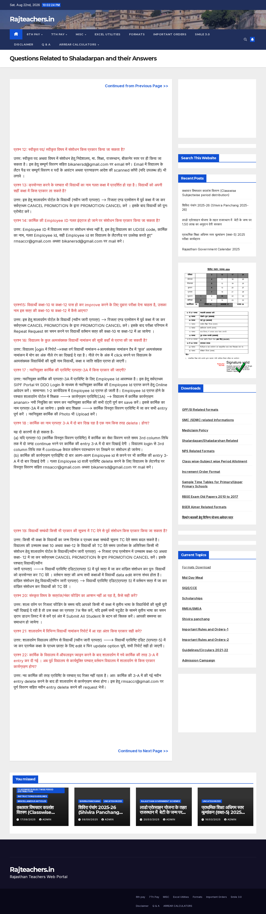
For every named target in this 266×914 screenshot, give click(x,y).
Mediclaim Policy (195, 430)
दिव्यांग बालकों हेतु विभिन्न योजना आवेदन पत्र (207, 517)
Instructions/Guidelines (32, 796)
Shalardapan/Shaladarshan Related (210, 441)
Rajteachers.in (32, 19)
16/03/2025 (213, 819)
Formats (137, 34)
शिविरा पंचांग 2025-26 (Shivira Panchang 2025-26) (98, 812)
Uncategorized (113, 801)
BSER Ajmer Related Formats (204, 507)
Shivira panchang (196, 619)
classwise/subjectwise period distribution (35, 790)
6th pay (34, 34)
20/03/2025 (152, 819)
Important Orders (169, 34)
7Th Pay (58, 34)
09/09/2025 (90, 819)
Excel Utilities (108, 34)
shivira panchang (89, 801)
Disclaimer (23, 44)
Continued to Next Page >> (143, 751)
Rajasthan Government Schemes (160, 801)
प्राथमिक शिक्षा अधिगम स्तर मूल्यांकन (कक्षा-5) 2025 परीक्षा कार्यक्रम (223, 812)
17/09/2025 (28, 819)
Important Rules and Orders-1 (205, 629)
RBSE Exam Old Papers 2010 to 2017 (210, 497)
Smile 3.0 (202, 34)
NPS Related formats (198, 451)
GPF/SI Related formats (200, 410)
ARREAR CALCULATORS (78, 44)
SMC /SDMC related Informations (208, 420)
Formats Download (196, 567)
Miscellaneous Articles (32, 801)
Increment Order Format (201, 472)
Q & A (46, 44)
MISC (80, 34)
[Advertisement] (91, 119)
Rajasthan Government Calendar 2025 (211, 249)
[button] (245, 39)
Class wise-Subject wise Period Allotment (214, 461)
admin (46, 819)
